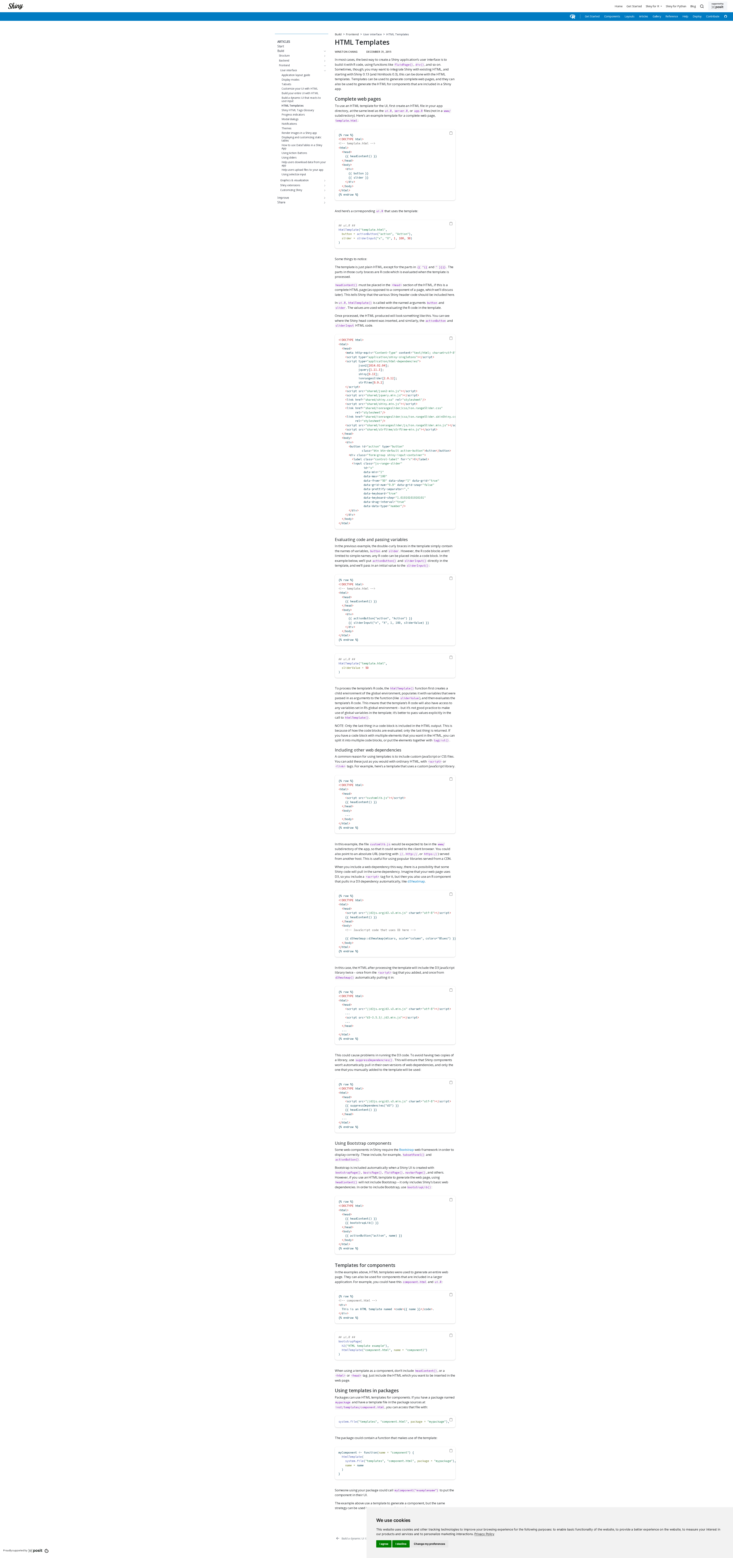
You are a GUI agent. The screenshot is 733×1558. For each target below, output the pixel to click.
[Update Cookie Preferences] (46, 1550)
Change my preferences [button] (429, 1543)
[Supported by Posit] (717, 6)
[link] (484, 1534)
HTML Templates (397, 34)
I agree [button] (383, 1543)
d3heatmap (416, 881)
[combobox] (702, 6)
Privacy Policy (484, 1534)
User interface (372, 34)
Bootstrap (406, 1149)
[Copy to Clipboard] (451, 133)
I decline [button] (401, 1543)
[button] (654, 6)
